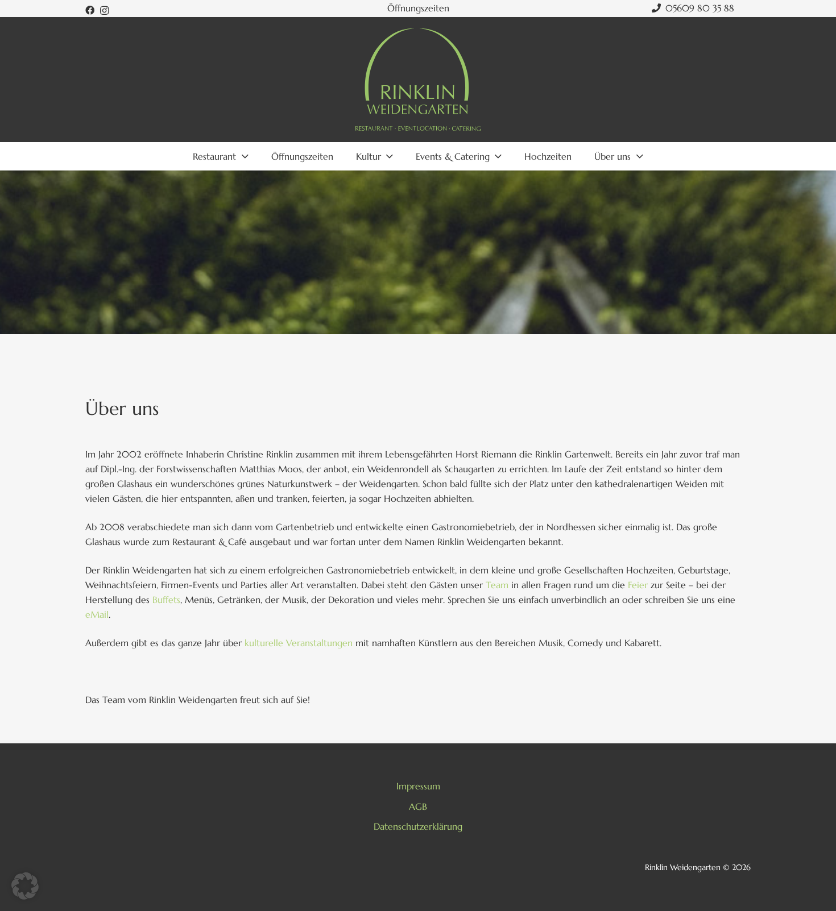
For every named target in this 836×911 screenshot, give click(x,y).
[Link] (418, 79)
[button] (25, 886)
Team (497, 584)
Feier (638, 584)
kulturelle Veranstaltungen (299, 642)
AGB (418, 806)
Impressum (418, 786)
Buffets (166, 599)
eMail (97, 614)
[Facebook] (89, 10)
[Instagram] (104, 11)
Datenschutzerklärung (418, 826)
